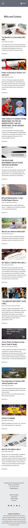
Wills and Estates (9, 41)
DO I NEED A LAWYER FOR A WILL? (14, 263)
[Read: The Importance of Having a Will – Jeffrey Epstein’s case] (14, 372)
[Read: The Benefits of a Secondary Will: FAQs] (14, 29)
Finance (7, 346)
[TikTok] (19, 505)
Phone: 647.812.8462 (14, 484)
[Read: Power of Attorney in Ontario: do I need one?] (14, 64)
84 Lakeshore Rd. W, (9, 483)
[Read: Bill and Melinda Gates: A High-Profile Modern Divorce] (14, 189)
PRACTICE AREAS (14, 495)
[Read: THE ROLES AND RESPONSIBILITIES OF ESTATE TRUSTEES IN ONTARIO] (14, 152)
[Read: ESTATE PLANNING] (14, 410)
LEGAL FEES (14, 496)
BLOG (3, 41)
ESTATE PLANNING (8, 418)
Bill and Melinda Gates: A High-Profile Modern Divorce (13, 199)
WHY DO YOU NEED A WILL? (11, 449)
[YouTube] (16, 505)
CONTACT (14, 500)
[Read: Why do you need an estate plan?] (14, 223)
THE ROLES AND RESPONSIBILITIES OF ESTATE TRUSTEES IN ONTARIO (12, 162)
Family (6, 202)
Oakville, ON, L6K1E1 (19, 483)
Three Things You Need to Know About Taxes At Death (13, 343)
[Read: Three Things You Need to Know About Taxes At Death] (14, 333)
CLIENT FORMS (14, 498)
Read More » (5, 54)
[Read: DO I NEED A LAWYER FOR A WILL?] (14, 254)
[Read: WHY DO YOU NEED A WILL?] (14, 440)
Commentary (8, 305)
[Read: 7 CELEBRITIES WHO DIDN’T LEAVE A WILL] (14, 293)
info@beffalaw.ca (14, 488)
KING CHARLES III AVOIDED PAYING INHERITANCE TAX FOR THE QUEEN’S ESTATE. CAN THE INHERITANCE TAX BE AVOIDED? (14, 122)
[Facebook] (11, 505)
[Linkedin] (8, 505)
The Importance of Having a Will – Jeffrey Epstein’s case (14, 382)
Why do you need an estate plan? (13, 231)
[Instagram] (14, 505)
